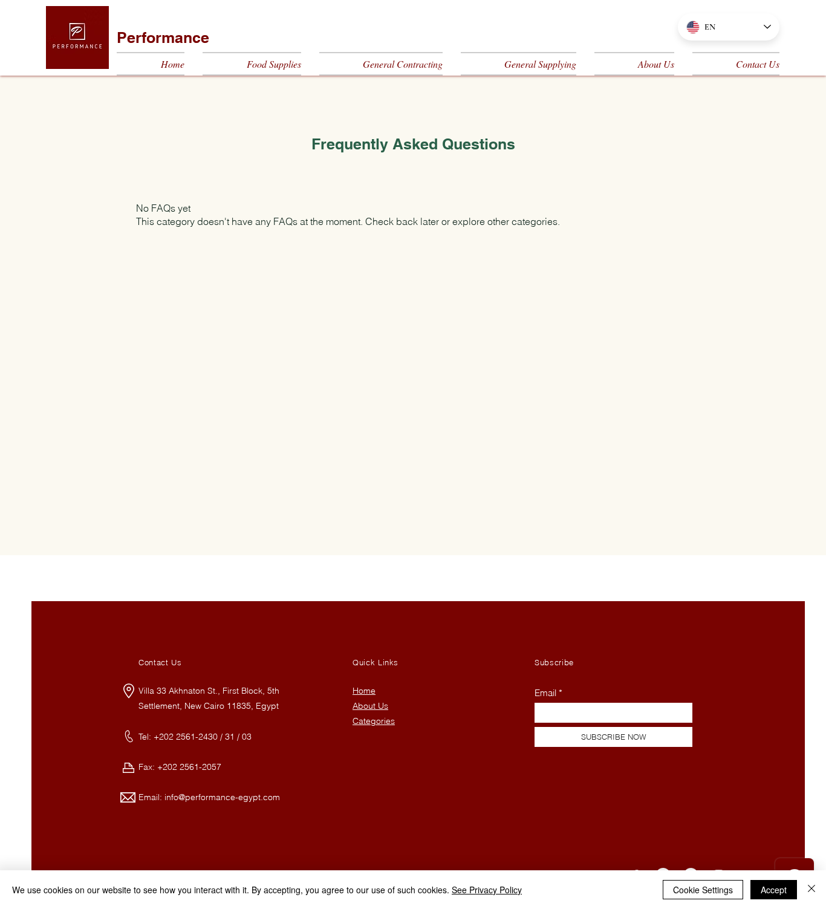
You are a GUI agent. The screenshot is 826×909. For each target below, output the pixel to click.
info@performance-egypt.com (222, 797)
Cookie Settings (703, 890)
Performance (163, 37)
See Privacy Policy (487, 890)
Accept (774, 890)
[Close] (811, 889)
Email (545, 692)
